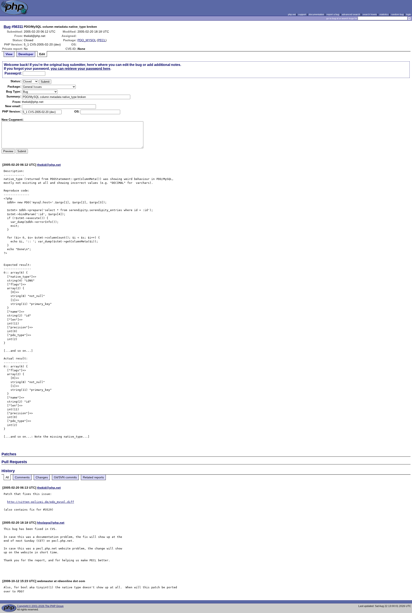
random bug (397, 14)
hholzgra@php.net (50, 522)
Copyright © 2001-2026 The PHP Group (40, 606)
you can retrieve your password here (80, 68)
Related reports (93, 477)
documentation (316, 14)
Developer (25, 54)
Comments (22, 477)
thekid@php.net (49, 164)
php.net (292, 14)
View (9, 54)
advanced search (351, 14)
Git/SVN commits (65, 477)
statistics (384, 14)
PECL (102, 40)
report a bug (333, 14)
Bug (7, 26)
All (7, 477)
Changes (42, 477)
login (408, 14)
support (302, 14)
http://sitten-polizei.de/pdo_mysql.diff (40, 501)
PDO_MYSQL (86, 40)
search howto (370, 14)
